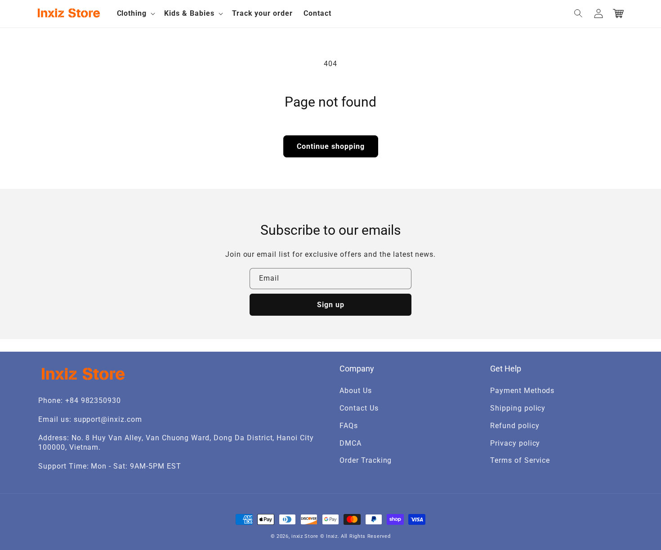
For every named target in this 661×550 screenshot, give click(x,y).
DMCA (350, 443)
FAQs (348, 425)
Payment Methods (522, 390)
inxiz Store (304, 536)
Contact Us (359, 408)
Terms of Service (520, 460)
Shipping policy (517, 408)
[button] (135, 14)
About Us (355, 390)
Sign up (330, 304)
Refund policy (514, 425)
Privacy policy (515, 443)
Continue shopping (331, 146)
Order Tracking (365, 460)
